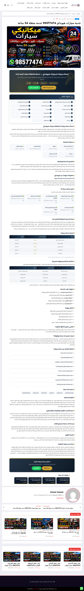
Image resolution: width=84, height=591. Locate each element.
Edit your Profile (57, 495)
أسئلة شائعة (68, 117)
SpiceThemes (35, 589)
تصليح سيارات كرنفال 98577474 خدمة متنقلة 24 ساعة (58, 508)
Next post (38, 506)
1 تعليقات (54, 19)
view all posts (60, 498)
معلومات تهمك (68, 106)
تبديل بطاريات (46, 3)
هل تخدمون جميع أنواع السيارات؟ (64, 375)
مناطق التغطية (26, 113)
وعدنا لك (69, 120)
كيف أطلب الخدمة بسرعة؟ (66, 353)
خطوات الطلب (68, 113)
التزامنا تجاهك (47, 117)
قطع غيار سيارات (43, 581)
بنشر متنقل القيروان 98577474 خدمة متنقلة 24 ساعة (12, 564)
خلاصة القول (47, 120)
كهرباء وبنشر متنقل (63, 3)
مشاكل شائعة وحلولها (24, 109)
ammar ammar (69, 19)
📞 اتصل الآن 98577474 (48, 88)
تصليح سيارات (20, 3)
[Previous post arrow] (80, 507)
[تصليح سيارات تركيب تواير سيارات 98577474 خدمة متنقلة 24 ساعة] (15, 523)
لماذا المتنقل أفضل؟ (24, 106)
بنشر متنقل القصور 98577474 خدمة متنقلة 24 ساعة (52, 564)
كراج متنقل (37, 7)
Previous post (46, 506)
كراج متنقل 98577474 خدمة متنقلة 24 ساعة (70, 532)
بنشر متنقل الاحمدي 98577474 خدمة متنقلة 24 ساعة (72, 564)
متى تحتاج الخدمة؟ (46, 106)
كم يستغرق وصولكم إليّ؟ (66, 357)
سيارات (77, 19)
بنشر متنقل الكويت (26, 393)
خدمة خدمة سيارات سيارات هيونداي (63, 102)
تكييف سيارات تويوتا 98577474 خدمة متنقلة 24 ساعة (43, 532)
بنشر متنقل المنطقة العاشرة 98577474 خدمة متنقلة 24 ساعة (33, 564)
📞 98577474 (47, 468)
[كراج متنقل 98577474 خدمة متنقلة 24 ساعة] (69, 523)
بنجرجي (54, 3)
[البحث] (11, 5)
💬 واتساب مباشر (34, 88)
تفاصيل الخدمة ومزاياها (24, 102)
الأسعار (48, 109)
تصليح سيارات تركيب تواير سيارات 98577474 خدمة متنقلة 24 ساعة (18, 532)
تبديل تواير (38, 3)
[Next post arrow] (3, 507)
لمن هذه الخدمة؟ (25, 117)
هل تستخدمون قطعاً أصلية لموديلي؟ (63, 380)
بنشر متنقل (30, 7)
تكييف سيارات (46, 7)
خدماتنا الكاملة (47, 102)
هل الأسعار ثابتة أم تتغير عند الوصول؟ (63, 362)
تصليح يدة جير (55, 7)
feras (24, 530)
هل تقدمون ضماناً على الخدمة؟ (65, 371)
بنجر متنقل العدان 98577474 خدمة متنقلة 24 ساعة (27, 508)
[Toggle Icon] (5, 5)
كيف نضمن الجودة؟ (67, 109)
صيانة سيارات (29, 3)
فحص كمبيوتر (64, 7)
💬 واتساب (36, 468)
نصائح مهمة (47, 113)
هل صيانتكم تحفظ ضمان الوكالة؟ (64, 384)
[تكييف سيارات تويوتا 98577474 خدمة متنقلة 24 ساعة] (42, 523)
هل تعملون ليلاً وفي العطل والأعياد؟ (64, 366)
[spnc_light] (8, 5)
